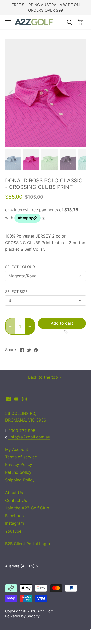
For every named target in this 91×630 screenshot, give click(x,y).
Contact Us (16, 500)
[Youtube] (16, 398)
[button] (53, 331)
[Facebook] (8, 398)
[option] (45, 93)
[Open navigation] (8, 22)
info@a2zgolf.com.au (29, 436)
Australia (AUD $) (19, 566)
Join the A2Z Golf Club (27, 507)
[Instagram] (24, 398)
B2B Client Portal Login (27, 543)
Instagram (14, 523)
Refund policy (18, 472)
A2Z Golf (45, 611)
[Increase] (30, 326)
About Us (14, 492)
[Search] (69, 22)
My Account (16, 449)
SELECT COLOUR (20, 267)
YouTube (13, 531)
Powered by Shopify (22, 616)
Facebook (14, 515)
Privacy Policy (18, 464)
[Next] (79, 93)
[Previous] (11, 93)
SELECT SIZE (16, 291)
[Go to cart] (80, 22)
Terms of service (21, 456)
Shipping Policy (20, 479)
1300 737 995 (22, 430)
